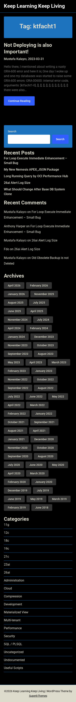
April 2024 (14, 328)
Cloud (8, 588)
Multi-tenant (12, 620)
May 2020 (58, 464)
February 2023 (17, 370)
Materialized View (16, 612)
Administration (14, 580)
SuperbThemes (38, 695)
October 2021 (16, 422)
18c (6, 540)
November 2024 (17, 319)
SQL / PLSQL (13, 644)
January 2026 (16, 294)
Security (9, 636)
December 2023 (44, 336)
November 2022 (17, 379)
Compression (13, 596)
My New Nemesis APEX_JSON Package (31, 169)
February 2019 (17, 507)
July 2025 (39, 302)
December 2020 (44, 439)
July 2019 (43, 490)
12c (6, 533)
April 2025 (36, 311)
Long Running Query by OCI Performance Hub (36, 176)
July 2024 (43, 319)
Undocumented (14, 660)
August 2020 (45, 456)
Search (12, 131)
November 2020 (17, 447)
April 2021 (39, 430)
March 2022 (37, 405)
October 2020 (45, 447)
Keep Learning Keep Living (34, 6)
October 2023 (45, 345)
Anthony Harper (14, 226)
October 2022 (45, 379)
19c (6, 548)
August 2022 (45, 388)
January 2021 (16, 439)
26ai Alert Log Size (17, 183)
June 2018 (41, 507)
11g (6, 525)
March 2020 (37, 473)
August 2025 (15, 302)
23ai (7, 564)
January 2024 (16, 336)
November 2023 (17, 345)
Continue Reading (19, 100)
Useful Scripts (13, 668)
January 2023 (43, 370)
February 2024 (39, 328)
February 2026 (39, 285)
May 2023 (14, 362)
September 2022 (18, 388)
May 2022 (58, 396)
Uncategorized (14, 652)
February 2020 (17, 481)
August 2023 (45, 353)
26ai (7, 572)
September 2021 (44, 422)
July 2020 (14, 464)
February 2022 (17, 413)
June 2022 (35, 396)
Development (13, 604)
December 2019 (17, 490)
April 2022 (14, 405)
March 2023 (59, 362)
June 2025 (14, 311)
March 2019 (59, 499)
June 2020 (35, 464)
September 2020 (18, 456)
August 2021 (15, 430)
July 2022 (14, 396)
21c (6, 556)
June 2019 (14, 499)
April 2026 (14, 285)
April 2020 (14, 473)
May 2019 (36, 499)
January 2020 (43, 481)
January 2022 (43, 413)
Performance (13, 628)
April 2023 (35, 362)
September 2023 (18, 353)
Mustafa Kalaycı (15, 212)
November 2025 (44, 294)
